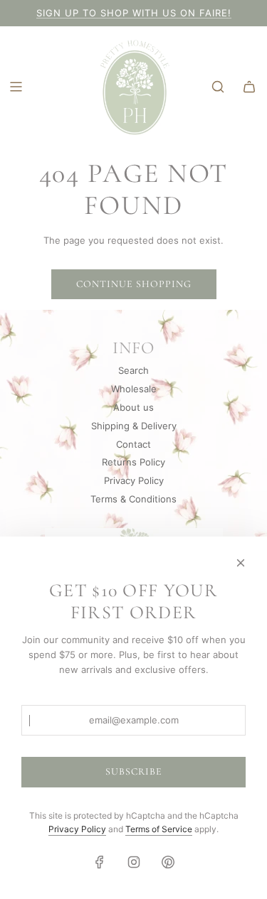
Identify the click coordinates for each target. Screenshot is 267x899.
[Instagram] (134, 862)
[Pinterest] (168, 862)
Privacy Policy (77, 829)
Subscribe (133, 771)
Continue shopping (134, 284)
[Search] (218, 86)
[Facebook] (99, 862)
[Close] (240, 562)
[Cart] (249, 86)
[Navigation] (15, 86)
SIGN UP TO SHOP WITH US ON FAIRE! (133, 12)
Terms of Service (158, 829)
